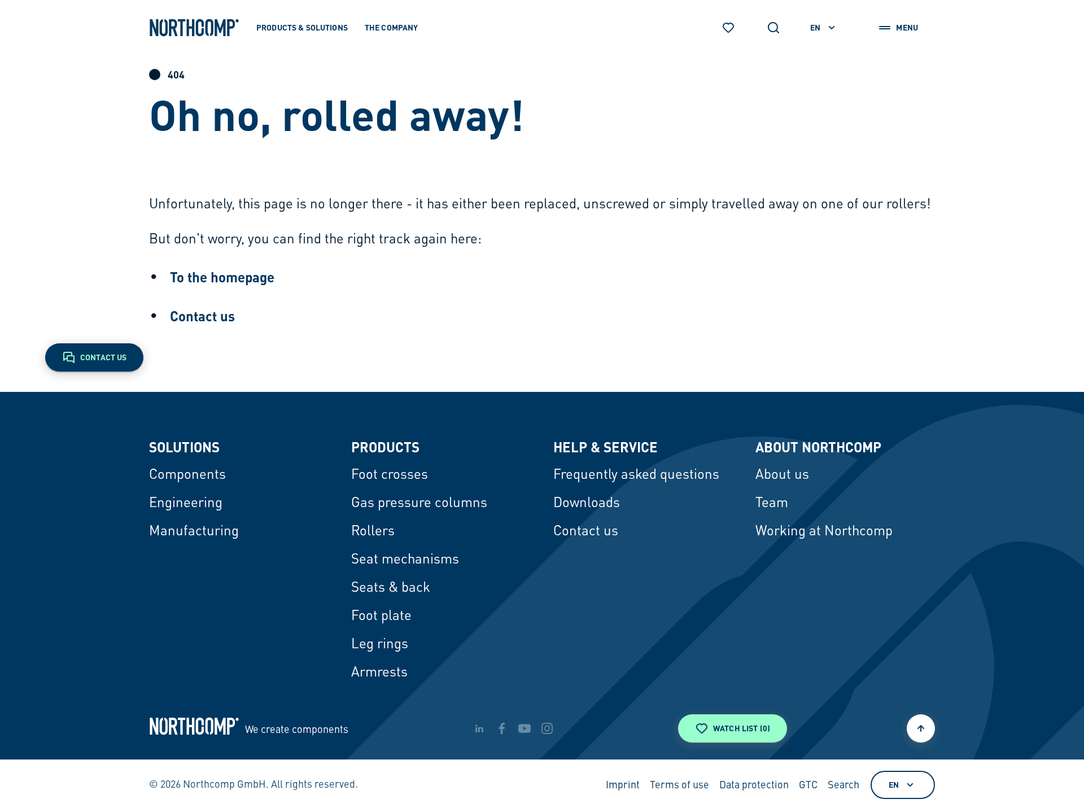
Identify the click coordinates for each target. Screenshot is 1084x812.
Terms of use (679, 785)
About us (782, 475)
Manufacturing (194, 532)
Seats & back (390, 588)
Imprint (623, 785)
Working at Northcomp (824, 532)
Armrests (379, 673)
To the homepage (222, 277)
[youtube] (524, 728)
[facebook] (502, 728)
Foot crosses (389, 475)
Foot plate (381, 616)
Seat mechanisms (405, 560)
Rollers (373, 532)
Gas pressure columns (419, 503)
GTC (808, 785)
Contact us (202, 316)
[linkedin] (479, 728)
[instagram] (547, 728)
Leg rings (379, 645)
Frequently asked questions (636, 475)
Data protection (754, 785)
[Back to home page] (194, 28)
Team (771, 503)
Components (187, 475)
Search (843, 785)
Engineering (185, 503)
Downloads (586, 503)
